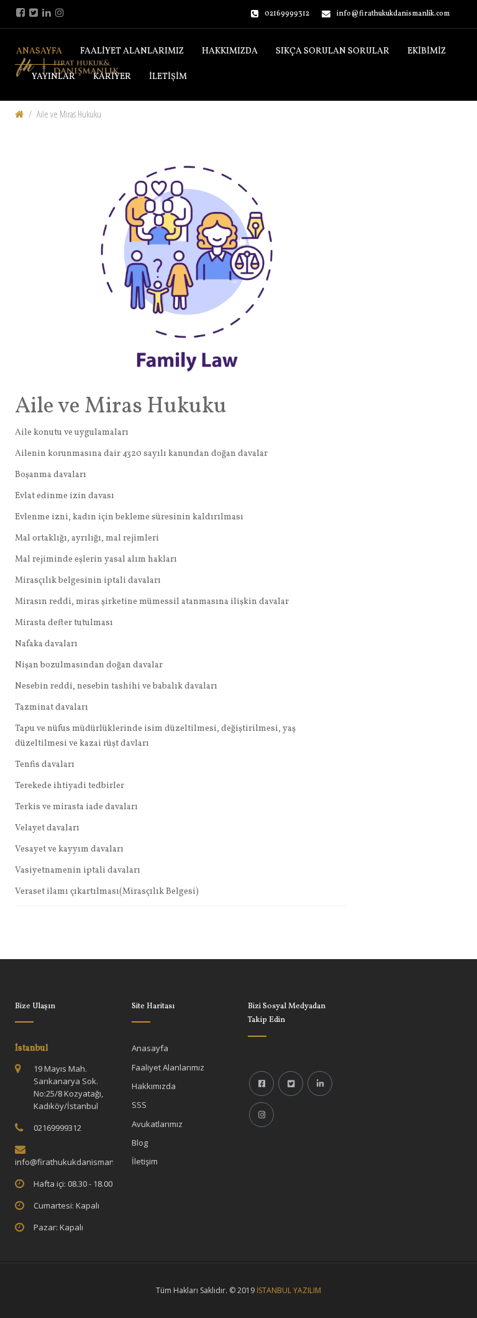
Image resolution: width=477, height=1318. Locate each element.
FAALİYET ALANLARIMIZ (132, 51)
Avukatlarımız (157, 1124)
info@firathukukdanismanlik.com (393, 14)
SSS (139, 1104)
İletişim (145, 1161)
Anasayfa (150, 1048)
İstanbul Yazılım (289, 1290)
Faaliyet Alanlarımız (168, 1067)
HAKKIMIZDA (230, 51)
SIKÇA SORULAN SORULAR (332, 51)
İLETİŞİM (168, 77)
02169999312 (287, 14)
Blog (140, 1142)
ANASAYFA (39, 51)
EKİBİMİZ (426, 51)
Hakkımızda (154, 1086)
